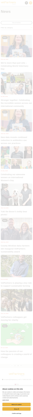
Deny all (16, 409)
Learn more (5, 400)
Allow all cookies (17, 404)
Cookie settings (16, 413)
